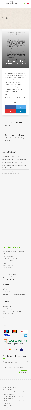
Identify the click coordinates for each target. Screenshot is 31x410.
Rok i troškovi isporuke (9, 309)
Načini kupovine (7, 306)
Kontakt (5, 297)
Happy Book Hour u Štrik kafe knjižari (13, 162)
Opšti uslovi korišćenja (9, 292)
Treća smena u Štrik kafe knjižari (12, 156)
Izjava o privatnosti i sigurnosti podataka (14, 294)
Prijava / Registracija (8, 322)
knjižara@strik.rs (8, 399)
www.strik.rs (6, 270)
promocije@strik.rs (8, 403)
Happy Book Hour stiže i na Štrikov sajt (14, 159)
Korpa (4, 325)
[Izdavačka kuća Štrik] (11, 3)
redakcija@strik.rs (8, 389)
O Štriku (5, 289)
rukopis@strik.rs (8, 408)
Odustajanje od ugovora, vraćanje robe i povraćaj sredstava (14, 312)
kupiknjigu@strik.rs (8, 394)
